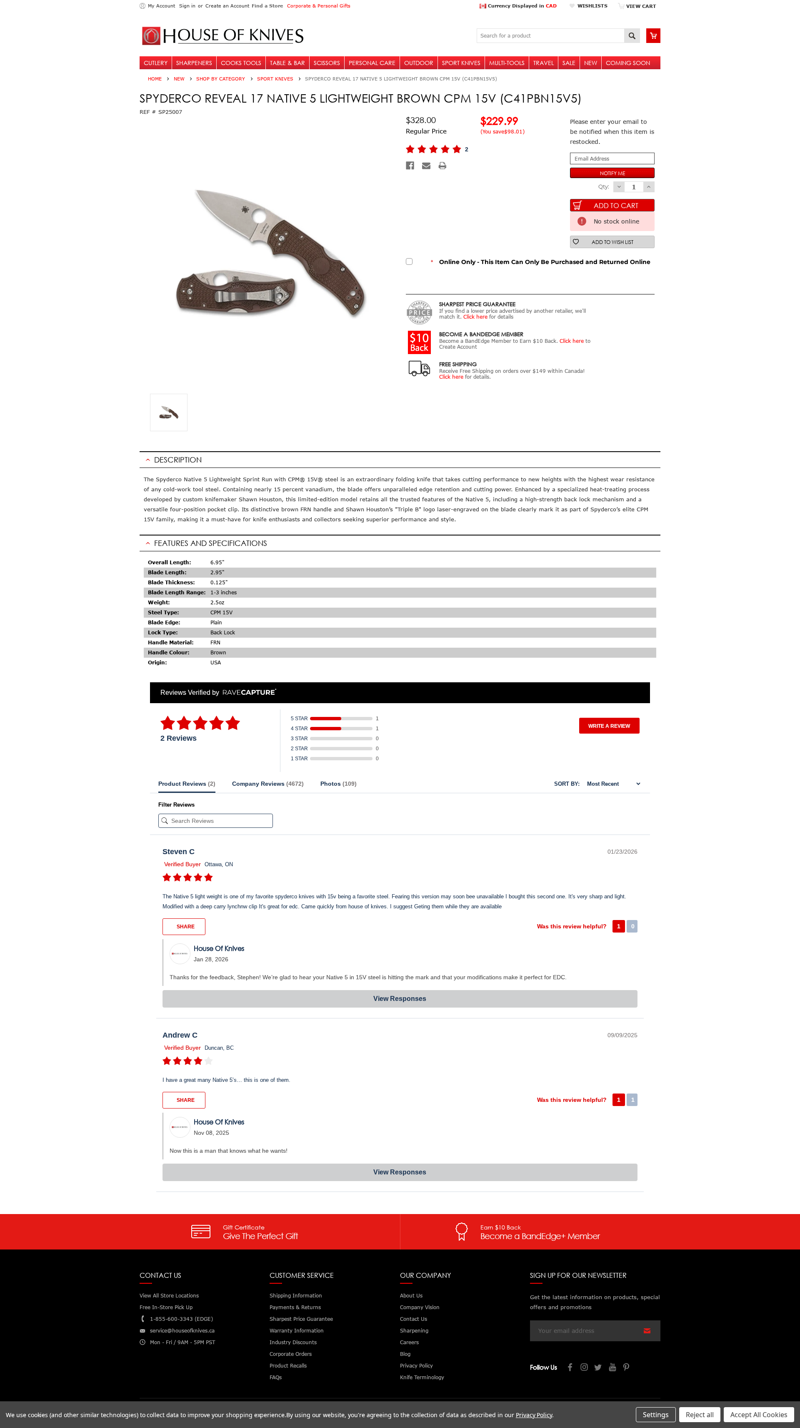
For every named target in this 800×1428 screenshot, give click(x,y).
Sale (568, 62)
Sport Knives (461, 62)
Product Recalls (288, 1366)
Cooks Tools (241, 62)
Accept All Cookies (759, 1414)
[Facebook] (410, 165)
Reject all (700, 1414)
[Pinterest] (627, 1368)
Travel (543, 62)
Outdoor (418, 62)
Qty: (603, 186)
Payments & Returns (295, 1307)
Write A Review (609, 726)
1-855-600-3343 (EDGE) (181, 1319)
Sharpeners (194, 62)
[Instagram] (584, 1368)
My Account (161, 5)
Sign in (187, 5)
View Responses (399, 998)
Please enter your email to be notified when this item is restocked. (612, 131)
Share (185, 927)
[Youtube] (613, 1368)
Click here (475, 317)
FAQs (276, 1377)
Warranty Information (297, 1330)
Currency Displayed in (521, 5)
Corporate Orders (291, 1354)
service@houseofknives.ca (182, 1330)
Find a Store (267, 5)
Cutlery (156, 62)
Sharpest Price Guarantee (301, 1319)
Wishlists (593, 5)
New (590, 62)
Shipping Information (296, 1295)
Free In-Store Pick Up (166, 1307)
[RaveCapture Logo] (247, 692)
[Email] (426, 165)
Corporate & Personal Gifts (318, 5)
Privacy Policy (534, 1415)
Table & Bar (287, 62)
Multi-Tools (507, 62)
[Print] (442, 165)
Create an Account (227, 5)
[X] (599, 1368)
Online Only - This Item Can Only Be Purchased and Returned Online (540, 262)
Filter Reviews (176, 805)
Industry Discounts (293, 1342)
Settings (656, 1414)
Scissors (327, 62)
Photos (338, 783)
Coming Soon (628, 62)
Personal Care (372, 62)
